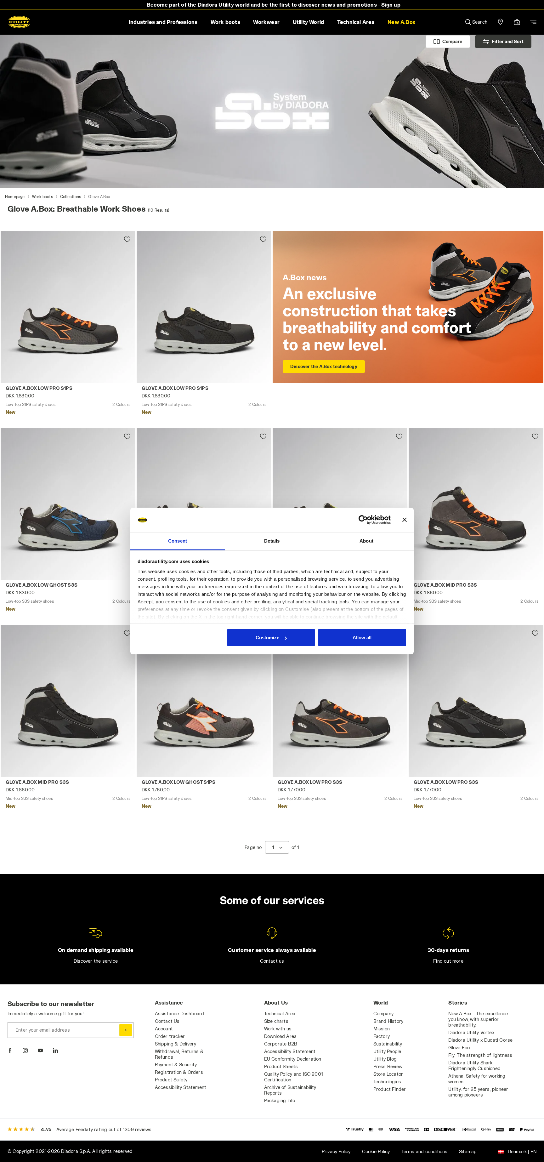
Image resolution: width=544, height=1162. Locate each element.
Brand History (388, 1021)
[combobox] (277, 847)
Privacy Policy (336, 1151)
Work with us (278, 1028)
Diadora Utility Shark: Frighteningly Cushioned (474, 1065)
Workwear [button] (266, 22)
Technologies (387, 1081)
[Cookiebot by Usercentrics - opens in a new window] (363, 520)
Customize (267, 637)
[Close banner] (404, 520)
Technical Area (280, 1013)
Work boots (42, 196)
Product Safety (171, 1079)
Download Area (280, 1036)
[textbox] (273, 847)
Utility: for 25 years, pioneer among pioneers (478, 1091)
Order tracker (170, 1036)
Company (383, 1013)
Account (164, 1028)
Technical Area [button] (356, 22)
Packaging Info (279, 1100)
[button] (401, 22)
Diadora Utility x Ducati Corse (480, 1040)
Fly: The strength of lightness (480, 1055)
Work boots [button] (225, 22)
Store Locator (388, 1074)
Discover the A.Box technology (323, 366)
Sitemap (468, 1151)
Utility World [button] (308, 22)
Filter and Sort (508, 41)
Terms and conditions (424, 1151)
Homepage (15, 196)
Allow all (362, 637)
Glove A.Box (99, 196)
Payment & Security (176, 1064)
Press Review (387, 1066)
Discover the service (96, 961)
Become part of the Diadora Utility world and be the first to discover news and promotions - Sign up (273, 5)
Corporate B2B (281, 1043)
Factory (381, 1036)
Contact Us (167, 1021)
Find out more (448, 961)
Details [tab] (272, 540)
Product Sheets (281, 1066)
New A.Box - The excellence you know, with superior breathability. (478, 1019)
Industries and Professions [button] (163, 22)
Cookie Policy (376, 1151)
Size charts (276, 1021)
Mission (381, 1028)
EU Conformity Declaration (292, 1059)
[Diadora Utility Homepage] (19, 22)
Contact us (272, 961)
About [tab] (366, 540)
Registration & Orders (179, 1072)
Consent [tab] (177, 540)
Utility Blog (385, 1059)
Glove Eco (459, 1047)
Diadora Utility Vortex (471, 1032)
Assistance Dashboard (179, 1013)
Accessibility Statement (181, 1087)
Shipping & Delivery (175, 1043)
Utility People (387, 1051)
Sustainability (387, 1043)
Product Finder (389, 1089)
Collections (70, 196)
